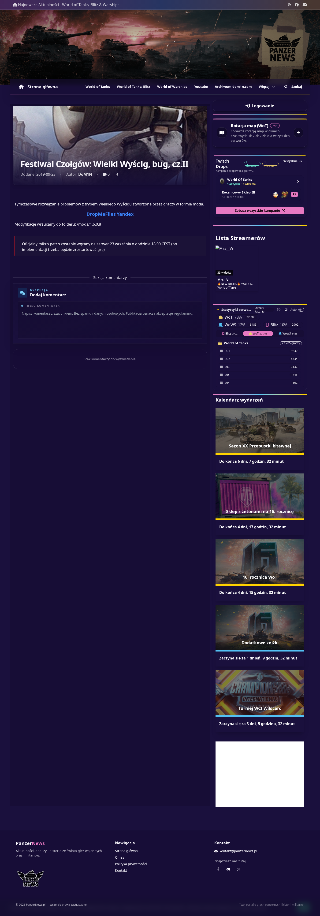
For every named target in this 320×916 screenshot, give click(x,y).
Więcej (264, 86)
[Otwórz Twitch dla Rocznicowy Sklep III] (294, 194)
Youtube (201, 86)
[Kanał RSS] (289, 4)
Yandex (125, 214)
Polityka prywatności (131, 864)
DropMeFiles (101, 214)
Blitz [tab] (231, 333)
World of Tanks (98, 86)
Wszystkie (290, 161)
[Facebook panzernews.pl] (297, 4)
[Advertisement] (260, 774)
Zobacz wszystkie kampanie (257, 210)
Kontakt (121, 870)
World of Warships (172, 86)
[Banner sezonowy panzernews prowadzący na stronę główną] (160, 47)
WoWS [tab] (290, 333)
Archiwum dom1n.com (233, 86)
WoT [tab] (260, 333)
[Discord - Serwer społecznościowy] (304, 4)
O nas (119, 857)
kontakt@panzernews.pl (238, 851)
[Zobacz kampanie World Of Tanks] (298, 181)
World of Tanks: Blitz (133, 86)
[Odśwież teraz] (286, 310)
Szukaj (296, 86)
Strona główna (42, 86)
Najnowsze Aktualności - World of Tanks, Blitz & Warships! (69, 4)
